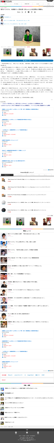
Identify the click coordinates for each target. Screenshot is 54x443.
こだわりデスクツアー (18, 375)
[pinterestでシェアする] (31, 12)
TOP (27, 429)
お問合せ (20, 435)
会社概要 (27, 435)
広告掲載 (24, 435)
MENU (49, 0)
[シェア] (25, 12)
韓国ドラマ (37, 375)
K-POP (43, 375)
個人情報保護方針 (32, 435)
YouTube (38, 433)
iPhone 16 (10, 375)
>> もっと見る (50, 215)
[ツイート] (22, 12)
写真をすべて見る (28, 60)
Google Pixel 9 (31, 375)
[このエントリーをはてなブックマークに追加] (35, 12)
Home (16, 433)
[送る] (28, 12)
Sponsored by (45, 169)
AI (25, 375)
